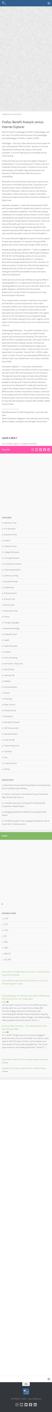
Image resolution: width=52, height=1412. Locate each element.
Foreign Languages (11, 622)
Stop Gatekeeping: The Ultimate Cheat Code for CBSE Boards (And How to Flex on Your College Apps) (25, 997)
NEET (6, 948)
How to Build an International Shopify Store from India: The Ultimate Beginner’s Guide (25, 982)
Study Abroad (9, 740)
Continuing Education (12, 570)
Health (6, 640)
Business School (10, 534)
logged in (16, 443)
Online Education (10, 687)
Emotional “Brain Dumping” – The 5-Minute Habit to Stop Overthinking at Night (24, 1027)
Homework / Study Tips (13, 663)
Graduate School (10, 634)
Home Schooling (10, 658)
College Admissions (12, 552)
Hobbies (7, 652)
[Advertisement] (26, 32)
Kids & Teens (9, 669)
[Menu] (49, 3)
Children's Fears (10, 546)
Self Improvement (11, 728)
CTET (6, 924)
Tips (5, 757)
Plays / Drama (9, 705)
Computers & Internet (12, 114)
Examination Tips (11, 611)
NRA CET (7, 954)
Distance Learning (11, 576)
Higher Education (11, 646)
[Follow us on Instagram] (32, 449)
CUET (6, 930)
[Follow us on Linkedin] (48, 449)
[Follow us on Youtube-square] (36, 449)
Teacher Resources (11, 746)
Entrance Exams (10, 593)
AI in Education (10, 529)
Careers (7, 540)
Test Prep (8, 751)
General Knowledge (11, 628)
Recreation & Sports (12, 722)
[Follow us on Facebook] (44, 449)
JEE (5, 936)
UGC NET (7, 959)
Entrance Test (9, 599)
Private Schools (10, 710)
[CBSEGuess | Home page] (4, 3)
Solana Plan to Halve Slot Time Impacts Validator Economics (25, 1059)
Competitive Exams (11, 558)
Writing (7, 769)
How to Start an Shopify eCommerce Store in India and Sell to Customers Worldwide (25, 973)
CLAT (6, 918)
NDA (6, 942)
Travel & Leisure (10, 763)
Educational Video (11, 581)
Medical (7, 681)
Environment (9, 605)
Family (6, 617)
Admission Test (10, 523)
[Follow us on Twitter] (40, 449)
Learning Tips (9, 675)
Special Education (11, 734)
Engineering (9, 587)
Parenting (8, 699)
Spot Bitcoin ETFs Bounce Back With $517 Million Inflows (24, 1068)
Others (7, 693)
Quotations (8, 716)
